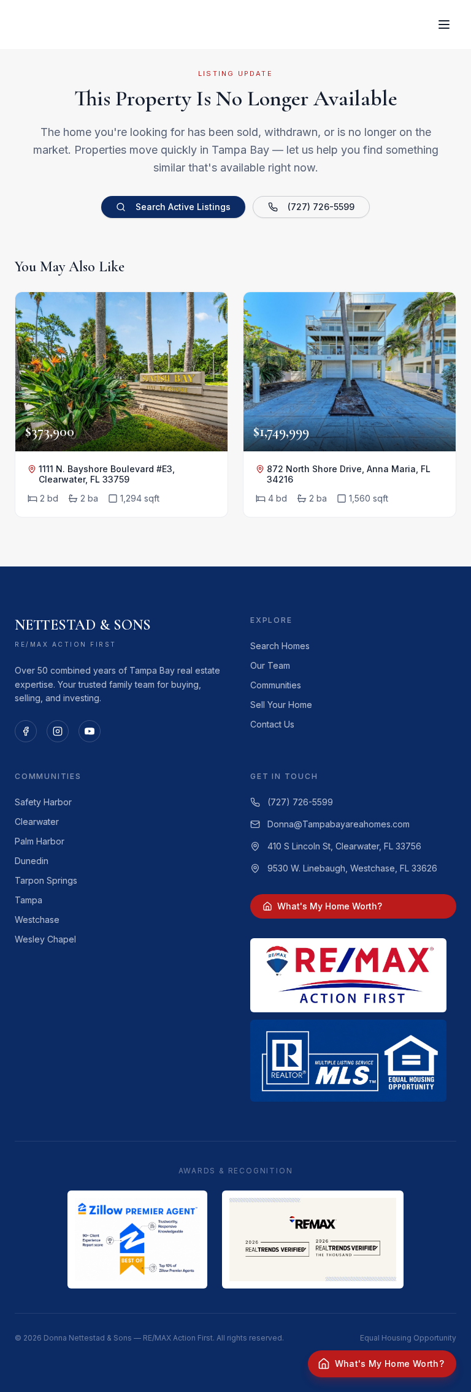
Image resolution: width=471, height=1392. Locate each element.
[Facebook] (26, 731)
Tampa (28, 900)
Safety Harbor (43, 802)
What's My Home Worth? (329, 906)
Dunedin (31, 861)
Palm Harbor (39, 841)
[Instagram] (58, 731)
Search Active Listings (183, 206)
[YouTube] (89, 731)
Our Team (270, 665)
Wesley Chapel (45, 939)
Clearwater (37, 821)
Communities (275, 685)
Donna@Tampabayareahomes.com (338, 824)
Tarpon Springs (46, 880)
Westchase (37, 919)
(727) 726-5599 (321, 206)
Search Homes (280, 646)
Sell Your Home (281, 704)
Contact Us (272, 724)
